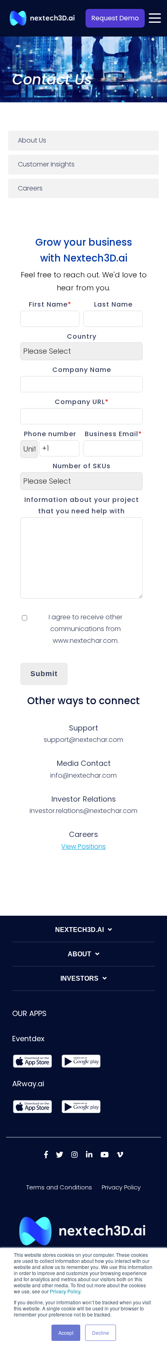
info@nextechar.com (83, 775)
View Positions (83, 846)
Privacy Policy (65, 1291)
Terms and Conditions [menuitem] (59, 1187)
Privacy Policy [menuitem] (121, 1187)
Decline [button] (100, 1332)
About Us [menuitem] (32, 140)
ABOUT (79, 954)
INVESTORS (79, 978)
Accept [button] (65, 1332)
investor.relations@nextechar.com (83, 810)
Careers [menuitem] (30, 188)
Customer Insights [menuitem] (46, 164)
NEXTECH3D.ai (79, 929)
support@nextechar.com (83, 739)
